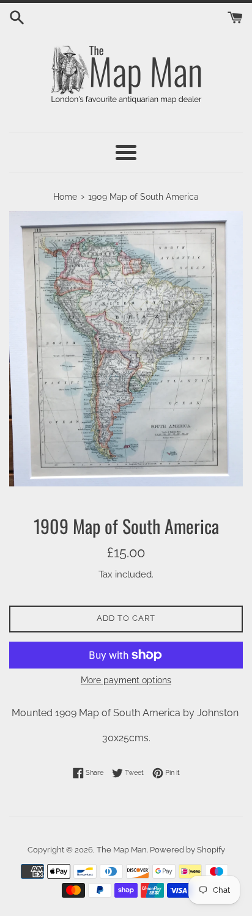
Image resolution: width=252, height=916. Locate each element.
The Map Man (122, 849)
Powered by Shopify (187, 849)
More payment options (126, 680)
